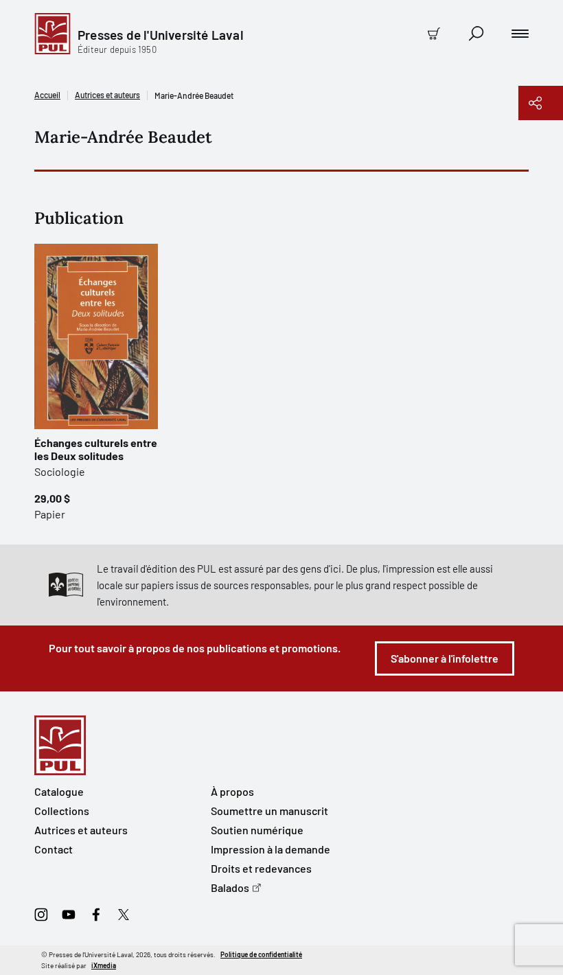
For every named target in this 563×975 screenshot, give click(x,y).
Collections (61, 810)
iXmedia (103, 965)
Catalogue (59, 791)
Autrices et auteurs (107, 95)
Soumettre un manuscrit (269, 810)
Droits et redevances (261, 868)
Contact (53, 849)
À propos (232, 791)
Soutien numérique (257, 829)
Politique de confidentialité (261, 954)
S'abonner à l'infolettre (444, 658)
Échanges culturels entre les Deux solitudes (95, 449)
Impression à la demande (270, 849)
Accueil (47, 95)
